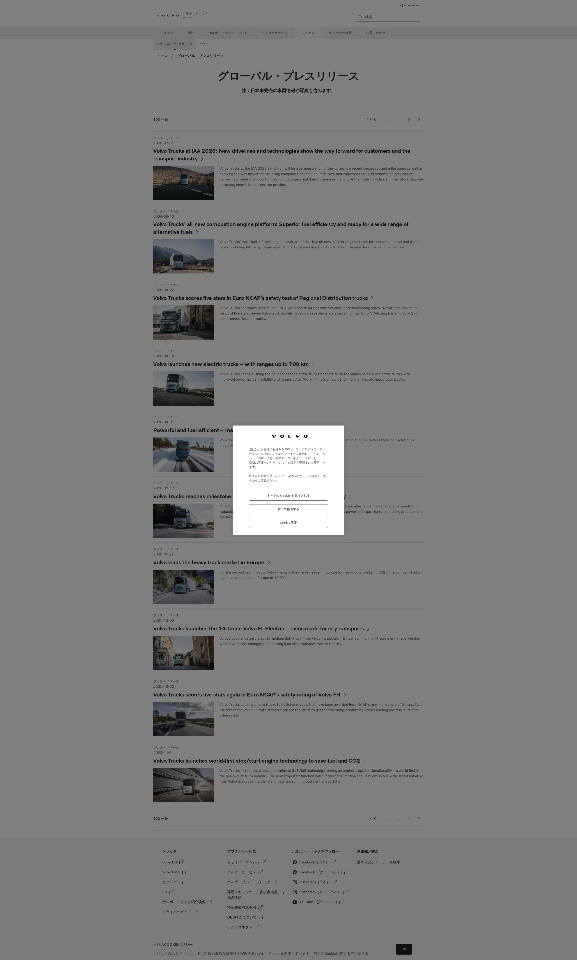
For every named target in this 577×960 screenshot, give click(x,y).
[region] (288, 480)
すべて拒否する (288, 509)
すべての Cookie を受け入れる (288, 495)
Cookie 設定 (288, 522)
